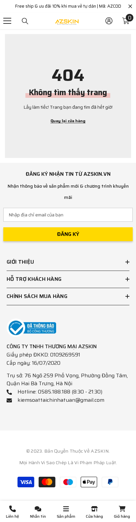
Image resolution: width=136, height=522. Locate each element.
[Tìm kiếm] (25, 21)
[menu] (7, 21)
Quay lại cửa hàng (68, 121)
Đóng (130, 6)
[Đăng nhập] (109, 21)
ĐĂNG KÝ (68, 234)
